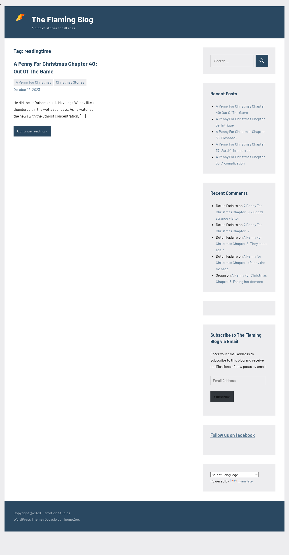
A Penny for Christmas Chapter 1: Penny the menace (240, 262)
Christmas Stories (70, 82)
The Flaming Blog (62, 19)
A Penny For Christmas (33, 82)
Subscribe (222, 397)
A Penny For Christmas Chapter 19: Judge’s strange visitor (239, 211)
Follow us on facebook (232, 435)
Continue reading (31, 131)
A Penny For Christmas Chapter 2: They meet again (241, 243)
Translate (245, 481)
